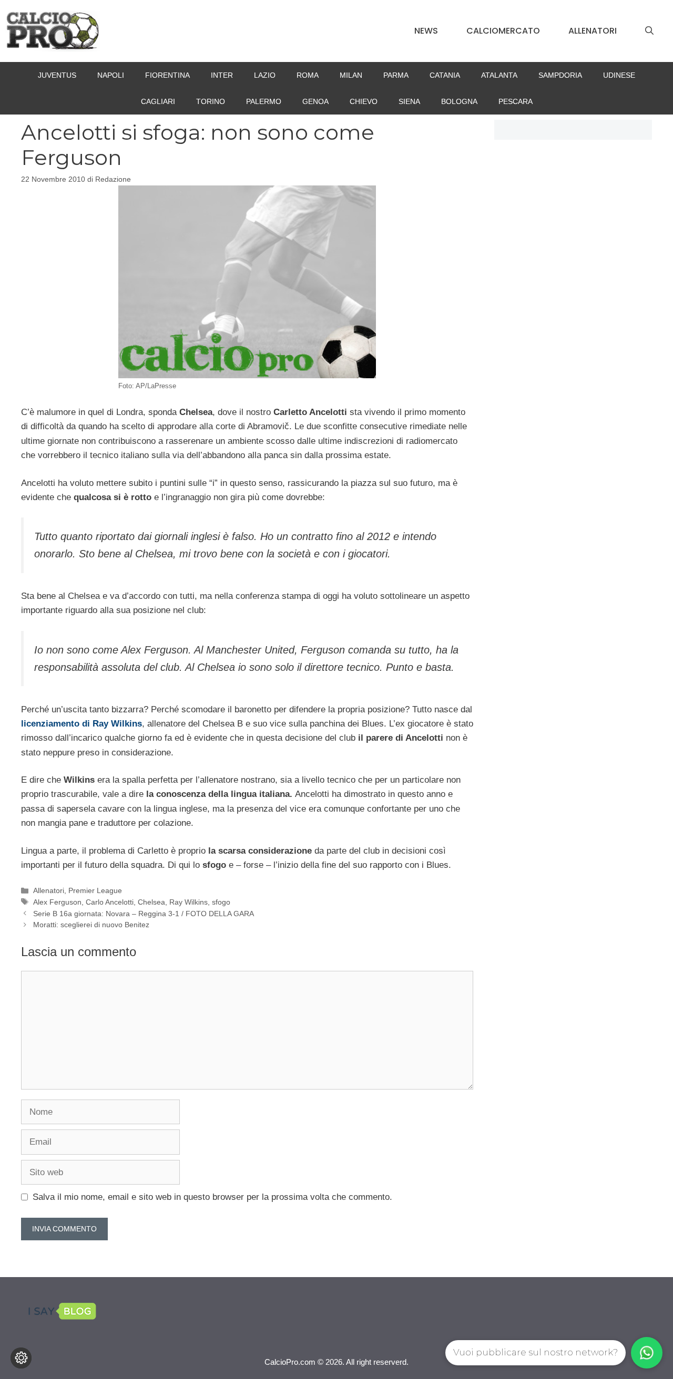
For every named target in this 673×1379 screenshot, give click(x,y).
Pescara (515, 101)
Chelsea (151, 902)
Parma (396, 75)
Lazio (265, 75)
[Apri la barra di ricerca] (649, 31)
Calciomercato (503, 31)
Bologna (459, 101)
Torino (210, 101)
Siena (409, 101)
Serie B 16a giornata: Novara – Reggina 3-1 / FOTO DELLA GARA (143, 913)
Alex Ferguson (57, 902)
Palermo (263, 101)
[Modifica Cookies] (21, 1357)
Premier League (95, 890)
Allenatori (592, 31)
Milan (351, 75)
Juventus (57, 75)
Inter (222, 75)
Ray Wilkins (188, 902)
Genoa (315, 101)
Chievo (364, 101)
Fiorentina (167, 75)
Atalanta (499, 75)
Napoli (110, 75)
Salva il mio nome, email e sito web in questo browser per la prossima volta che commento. (212, 1197)
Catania (445, 75)
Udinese (619, 75)
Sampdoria (560, 75)
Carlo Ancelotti (110, 902)
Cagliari (158, 101)
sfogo (221, 902)
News (426, 31)
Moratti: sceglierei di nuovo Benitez (91, 924)
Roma (308, 75)
